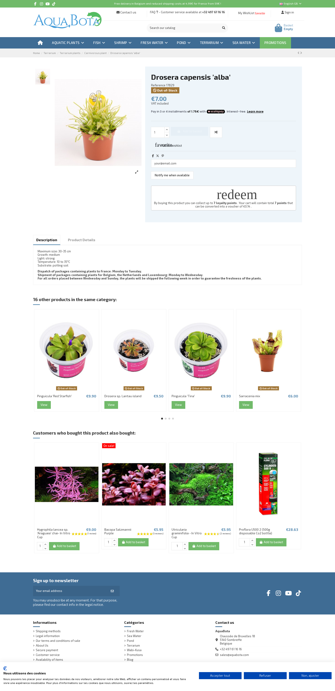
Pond (130, 640)
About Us (42, 645)
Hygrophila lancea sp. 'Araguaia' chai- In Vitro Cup (53, 533)
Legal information (48, 636)
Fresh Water (135, 631)
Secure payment (47, 650)
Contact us (128, 12)
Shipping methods (48, 631)
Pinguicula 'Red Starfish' (54, 396)
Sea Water (134, 636)
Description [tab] (46, 240)
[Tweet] (157, 156)
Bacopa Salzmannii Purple (117, 531)
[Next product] (301, 53)
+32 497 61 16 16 (213, 12)
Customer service (48, 655)
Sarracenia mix (249, 396)
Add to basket (66, 546)
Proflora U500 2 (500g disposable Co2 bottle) (255, 531)
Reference (158, 85)
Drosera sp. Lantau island (123, 396)
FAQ (152, 12)
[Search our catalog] (223, 28)
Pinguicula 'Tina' (183, 396)
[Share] (153, 156)
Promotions (135, 655)
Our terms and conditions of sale (58, 640)
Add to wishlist (168, 145)
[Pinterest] (163, 156)
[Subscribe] (112, 591)
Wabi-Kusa (134, 650)
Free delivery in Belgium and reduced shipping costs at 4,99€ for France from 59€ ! (167, 3)
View (44, 405)
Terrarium (133, 645)
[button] (162, 419)
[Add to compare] (216, 132)
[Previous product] (299, 53)
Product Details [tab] (81, 240)
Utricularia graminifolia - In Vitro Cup (187, 533)
